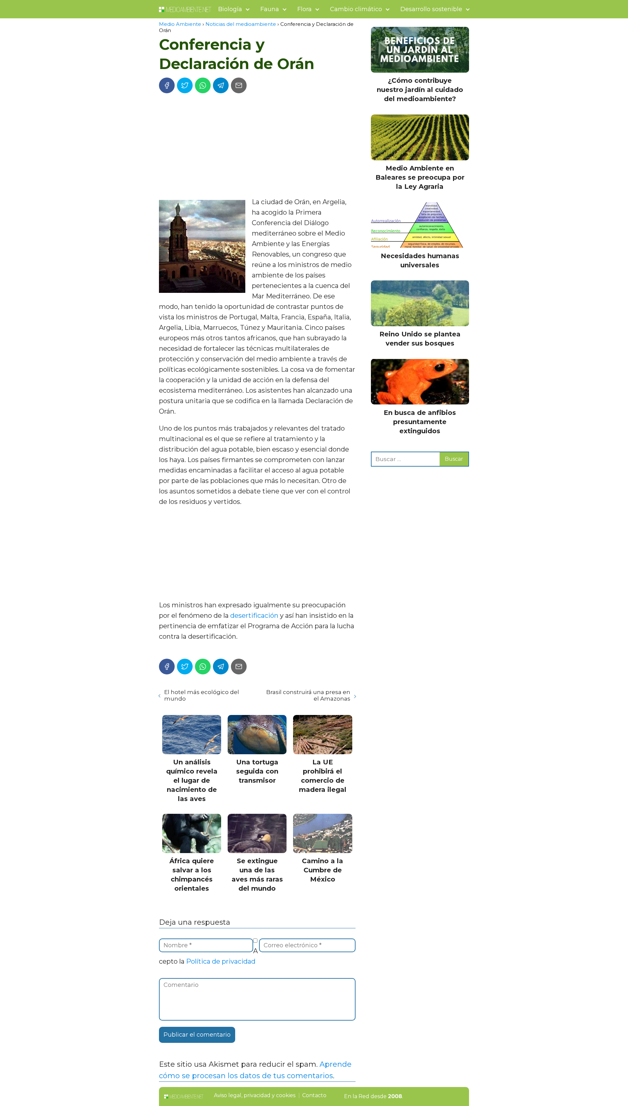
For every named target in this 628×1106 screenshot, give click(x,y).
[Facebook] (167, 85)
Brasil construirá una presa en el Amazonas (308, 695)
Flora (304, 9)
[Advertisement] (257, 147)
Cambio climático (356, 9)
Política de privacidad (220, 961)
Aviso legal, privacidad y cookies (254, 1095)
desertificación (254, 615)
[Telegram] (221, 85)
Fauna (269, 9)
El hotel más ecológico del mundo (201, 695)
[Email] (239, 85)
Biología (230, 9)
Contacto (314, 1095)
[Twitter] (185, 85)
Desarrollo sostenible (431, 9)
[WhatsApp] (203, 85)
